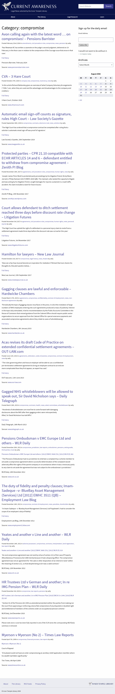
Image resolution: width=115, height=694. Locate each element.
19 (91, 89)
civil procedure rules (38, 43)
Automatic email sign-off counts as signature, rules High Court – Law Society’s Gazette (36, 116)
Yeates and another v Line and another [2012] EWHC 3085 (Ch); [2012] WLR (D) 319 (32, 550)
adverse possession (29, 544)
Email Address (83, 33)
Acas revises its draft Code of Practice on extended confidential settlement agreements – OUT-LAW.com (38, 347)
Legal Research (72, 17)
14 (101, 87)
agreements (27, 172)
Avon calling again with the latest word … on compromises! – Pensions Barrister (36, 36)
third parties (6, 450)
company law (25, 81)
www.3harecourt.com (16, 105)
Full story (5, 324)
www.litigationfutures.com (18, 245)
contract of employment (56, 298)
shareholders (64, 504)
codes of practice (41, 356)
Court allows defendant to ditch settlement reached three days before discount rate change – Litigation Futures (38, 212)
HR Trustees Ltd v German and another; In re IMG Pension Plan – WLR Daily (36, 584)
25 (86, 92)
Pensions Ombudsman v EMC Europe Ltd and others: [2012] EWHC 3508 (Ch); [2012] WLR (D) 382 (37, 454)
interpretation (57, 544)
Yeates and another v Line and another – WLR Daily (36, 536)
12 (91, 87)
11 (86, 87)
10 (81, 87)
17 (81, 89)
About (13, 17)
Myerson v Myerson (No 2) (11, 644)
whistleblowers (63, 405)
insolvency (43, 81)
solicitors (57, 123)
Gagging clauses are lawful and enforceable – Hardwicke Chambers (36, 291)
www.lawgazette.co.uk (16, 144)
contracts (35, 123)
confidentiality (42, 298)
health (38, 405)
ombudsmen (52, 447)
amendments (26, 43)
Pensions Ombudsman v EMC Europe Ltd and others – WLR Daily (36, 440)
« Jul (80, 100)
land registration (68, 544)
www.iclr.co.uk (13, 477)
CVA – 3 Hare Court (16, 76)
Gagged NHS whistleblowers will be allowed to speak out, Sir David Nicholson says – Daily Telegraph (37, 396)
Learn (102, 17)
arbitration (31, 356)
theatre (45, 259)
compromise (50, 43)
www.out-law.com (14, 382)
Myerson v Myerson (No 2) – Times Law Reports (38, 635)
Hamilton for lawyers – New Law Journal (33, 254)
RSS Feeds (28, 684)
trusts (12, 450)
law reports (44, 447)
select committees (51, 405)
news (57, 43)
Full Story (5, 58)
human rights (59, 172)
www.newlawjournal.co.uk (18, 280)
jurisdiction (35, 447)
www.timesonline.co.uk (16, 665)
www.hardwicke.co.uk (16, 333)
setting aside (68, 447)
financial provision (33, 639)
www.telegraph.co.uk (16, 429)
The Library (42, 17)
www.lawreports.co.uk (16, 618)
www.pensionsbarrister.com (18, 67)
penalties (56, 504)
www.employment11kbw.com (19, 525)
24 (81, 92)
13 (96, 87)
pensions (62, 43)
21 (101, 89)
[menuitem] (13, 16)
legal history (34, 259)
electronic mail (44, 123)
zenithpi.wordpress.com (17, 199)
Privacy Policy (40, 684)
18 (86, 89)
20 (96, 89)
